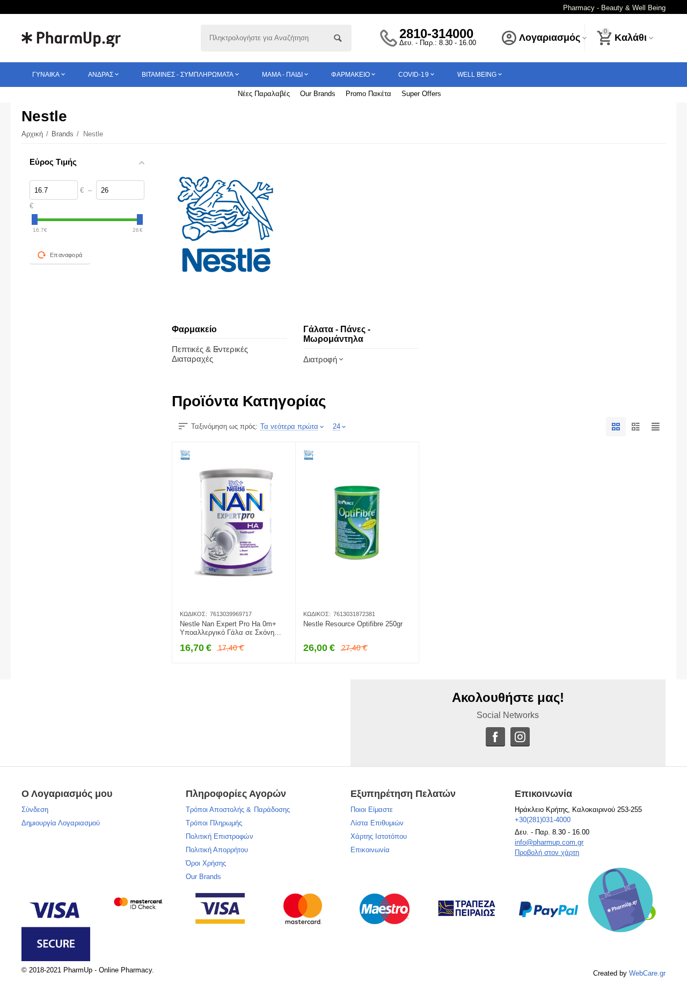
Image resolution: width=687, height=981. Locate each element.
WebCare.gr (647, 973)
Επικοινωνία (370, 850)
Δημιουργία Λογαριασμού (60, 823)
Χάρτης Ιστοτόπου (378, 836)
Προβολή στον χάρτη (547, 852)
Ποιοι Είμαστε (371, 810)
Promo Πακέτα (368, 94)
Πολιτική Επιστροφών (219, 836)
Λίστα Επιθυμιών (377, 823)
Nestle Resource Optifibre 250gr (353, 624)
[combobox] (276, 38)
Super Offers (421, 94)
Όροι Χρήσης (206, 863)
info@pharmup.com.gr (549, 842)
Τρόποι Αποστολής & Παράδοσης (237, 810)
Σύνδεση (34, 810)
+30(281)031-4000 (543, 820)
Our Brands (317, 94)
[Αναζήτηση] (338, 38)
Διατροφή (320, 359)
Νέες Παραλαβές (264, 94)
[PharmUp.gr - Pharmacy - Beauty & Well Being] (71, 37)
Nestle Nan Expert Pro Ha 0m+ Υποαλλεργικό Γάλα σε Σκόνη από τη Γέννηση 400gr (228, 628)
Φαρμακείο (194, 329)
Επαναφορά (66, 255)
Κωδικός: (193, 614)
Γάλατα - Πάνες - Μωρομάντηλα (336, 334)
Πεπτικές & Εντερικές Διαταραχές (210, 354)
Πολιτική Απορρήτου (217, 850)
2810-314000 (436, 33)
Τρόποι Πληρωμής (214, 823)
